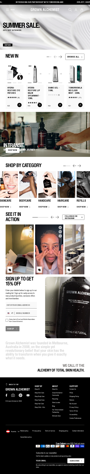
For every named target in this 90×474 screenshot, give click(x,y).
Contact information (78, 431)
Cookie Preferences (75, 418)
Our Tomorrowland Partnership (57, 411)
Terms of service (50, 431)
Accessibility (73, 414)
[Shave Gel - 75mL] (55, 74)
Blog (53, 406)
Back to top (14, 384)
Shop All (37, 389)
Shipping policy (63, 431)
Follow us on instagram (71, 217)
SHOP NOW (12, 150)
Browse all (73, 57)
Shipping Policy (74, 396)
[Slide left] (55, 56)
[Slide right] (60, 56)
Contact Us (72, 389)
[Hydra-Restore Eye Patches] (14, 74)
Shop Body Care (39, 396)
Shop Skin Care (39, 393)
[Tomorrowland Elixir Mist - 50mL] (75, 74)
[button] (70, 10)
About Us (55, 389)
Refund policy (24, 431)
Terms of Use (73, 411)
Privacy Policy (73, 407)
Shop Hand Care (39, 400)
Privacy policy (36, 431)
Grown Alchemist (12, 401)
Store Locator (56, 402)
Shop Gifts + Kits (40, 407)
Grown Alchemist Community (57, 394)
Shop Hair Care (39, 404)
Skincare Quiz (56, 416)
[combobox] (11, 313)
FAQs (71, 393)
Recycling (55, 399)
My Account (73, 404)
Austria (13, 431)
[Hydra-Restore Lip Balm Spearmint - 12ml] (35, 74)
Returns (71, 400)
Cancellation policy (26, 437)
